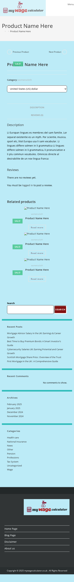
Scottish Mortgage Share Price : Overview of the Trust (34, 357)
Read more (37, 227)
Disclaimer (10, 541)
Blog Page (10, 535)
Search (11, 303)
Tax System (12, 461)
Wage (10, 469)
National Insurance (17, 441)
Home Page (10, 528)
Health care (13, 437)
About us (9, 548)
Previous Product (21, 51)
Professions (13, 457)
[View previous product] (9, 52)
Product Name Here (20, 31)
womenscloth (25, 79)
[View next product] (64, 52)
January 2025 (13, 408)
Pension (11, 453)
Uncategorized (14, 465)
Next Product (55, 51)
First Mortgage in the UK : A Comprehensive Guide (32, 361)
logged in (27, 185)
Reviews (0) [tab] (37, 115)
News (10, 445)
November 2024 (15, 416)
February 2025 (14, 404)
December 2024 (15, 412)
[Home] (3, 31)
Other (10, 449)
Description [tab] (37, 107)
